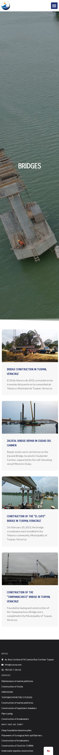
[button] (54, 5)
